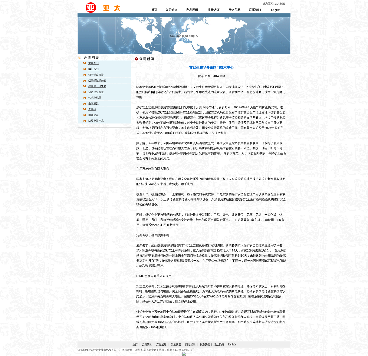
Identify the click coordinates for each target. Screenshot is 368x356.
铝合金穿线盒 (96, 91)
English (275, 9)
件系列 (93, 63)
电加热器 (93, 114)
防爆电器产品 (96, 120)
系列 (93, 68)
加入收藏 (280, 3)
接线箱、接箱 (97, 86)
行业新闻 (219, 344)
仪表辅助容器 (96, 74)
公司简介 (171, 9)
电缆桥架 (93, 103)
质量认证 (214, 9)
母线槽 (92, 109)
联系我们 (255, 9)
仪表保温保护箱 (97, 80)
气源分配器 (94, 97)
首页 (154, 9)
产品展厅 (161, 344)
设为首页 (268, 3)
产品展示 (192, 9)
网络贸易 (234, 9)
